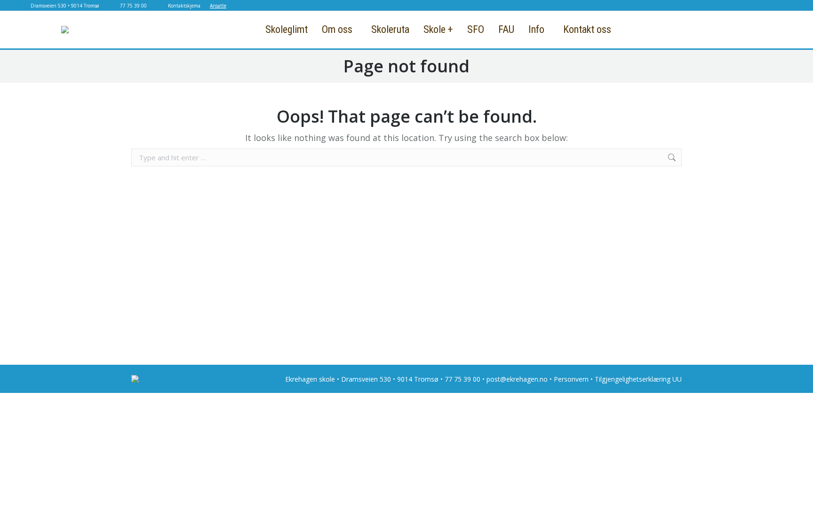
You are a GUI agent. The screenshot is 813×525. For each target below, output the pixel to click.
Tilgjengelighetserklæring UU (638, 379)
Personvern (571, 379)
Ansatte (218, 5)
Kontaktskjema (184, 5)
